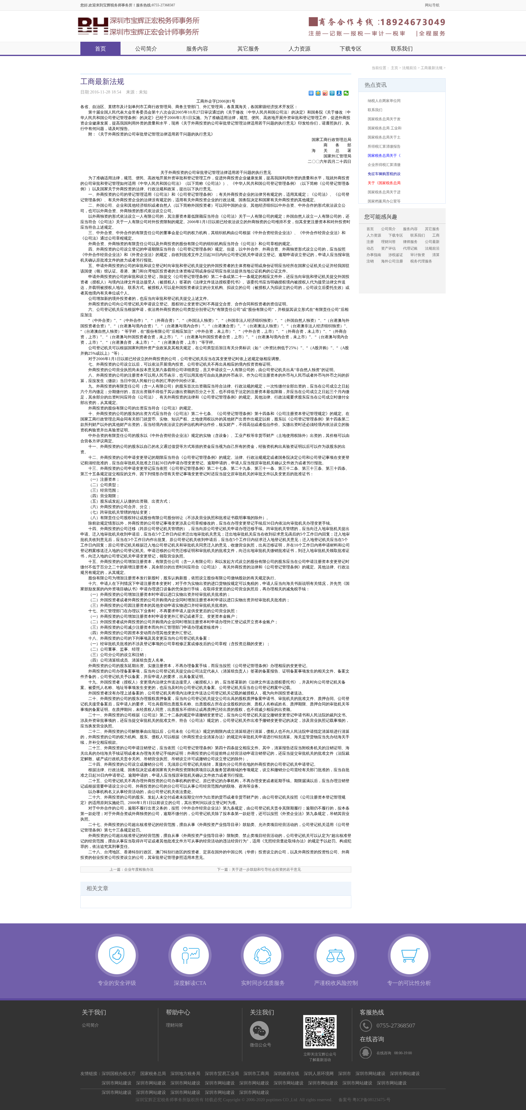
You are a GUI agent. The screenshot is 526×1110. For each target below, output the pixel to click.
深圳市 (344, 1073)
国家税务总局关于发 (384, 119)
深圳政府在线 (286, 1073)
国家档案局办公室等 (384, 201)
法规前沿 (409, 68)
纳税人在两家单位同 (384, 101)
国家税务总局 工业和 (385, 128)
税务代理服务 (421, 261)
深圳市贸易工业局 (222, 1073)
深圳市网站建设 (370, 1073)
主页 (394, 68)
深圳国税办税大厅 (119, 1073)
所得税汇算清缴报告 (384, 146)
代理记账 (410, 248)
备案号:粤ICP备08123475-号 (364, 1100)
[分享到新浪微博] (325, 93)
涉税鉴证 (395, 255)
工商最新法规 (432, 68)
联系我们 (402, 49)
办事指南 (373, 255)
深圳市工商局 (256, 1073)
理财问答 (388, 242)
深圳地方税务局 (185, 1073)
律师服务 (410, 242)
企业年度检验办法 (138, 869)
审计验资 (417, 255)
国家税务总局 (153, 1073)
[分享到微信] (346, 93)
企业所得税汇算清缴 (384, 165)
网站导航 (432, 5)
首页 (100, 49)
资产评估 (388, 248)
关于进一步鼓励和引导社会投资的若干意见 (266, 869)
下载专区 (351, 49)
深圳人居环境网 (319, 1073)
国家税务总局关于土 (384, 137)
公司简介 (146, 49)
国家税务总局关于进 (384, 192)
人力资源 (299, 49)
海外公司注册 (392, 261)
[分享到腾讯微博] (332, 93)
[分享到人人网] (339, 93)
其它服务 (248, 49)
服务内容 (197, 49)
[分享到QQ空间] (318, 93)
